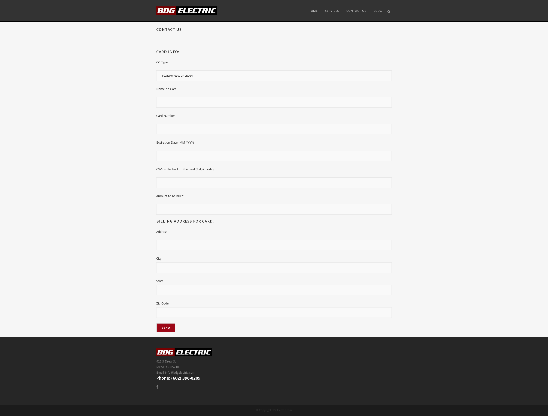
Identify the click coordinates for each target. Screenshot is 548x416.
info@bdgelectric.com (180, 372)
